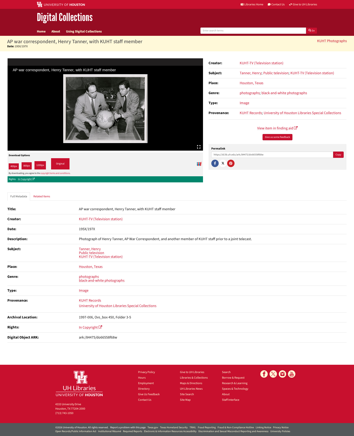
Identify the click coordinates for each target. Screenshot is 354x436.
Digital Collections (65, 17)
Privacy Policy (146, 372)
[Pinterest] (231, 163)
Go (313, 30)
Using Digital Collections (84, 31)
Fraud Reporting (207, 427)
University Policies (280, 431)
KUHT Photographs (332, 41)
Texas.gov (153, 427)
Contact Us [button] (278, 4)
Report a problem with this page (128, 427)
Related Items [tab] (41, 196)
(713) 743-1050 (64, 413)
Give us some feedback (277, 137)
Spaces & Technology (235, 389)
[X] (223, 163)
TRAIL (193, 427)
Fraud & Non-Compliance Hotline (236, 427)
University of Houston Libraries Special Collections (302, 113)
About (55, 31)
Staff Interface (230, 400)
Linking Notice (263, 427)
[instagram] (282, 374)
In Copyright (25, 179)
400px (14, 166)
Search (226, 372)
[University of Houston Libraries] (79, 383)
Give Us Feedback (149, 394)
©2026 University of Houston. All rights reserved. (81, 427)
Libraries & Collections (194, 378)
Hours (142, 378)
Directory (144, 389)
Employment (146, 383)
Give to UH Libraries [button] (305, 4)
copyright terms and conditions (55, 173)
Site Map (185, 400)
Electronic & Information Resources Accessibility (170, 431)
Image (244, 103)
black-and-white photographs (284, 93)
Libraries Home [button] (253, 4)
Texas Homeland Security (174, 427)
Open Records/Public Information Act (75, 431)
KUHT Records (251, 113)
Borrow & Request (233, 378)
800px (26, 166)
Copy (338, 155)
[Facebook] (215, 163)
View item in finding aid (275, 128)
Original (60, 164)
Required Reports (132, 431)
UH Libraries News (191, 389)
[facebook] (264, 374)
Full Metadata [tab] (18, 196)
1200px (40, 165)
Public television (276, 73)
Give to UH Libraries (192, 372)
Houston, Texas (251, 83)
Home (41, 31)
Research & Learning (234, 383)
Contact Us (144, 400)
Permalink (218, 149)
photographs (250, 93)
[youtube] (291, 374)
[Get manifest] (199, 164)
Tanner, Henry (250, 73)
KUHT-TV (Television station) (261, 63)
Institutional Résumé (109, 431)
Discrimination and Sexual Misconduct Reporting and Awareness (233, 431)
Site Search (187, 394)
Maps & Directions (191, 383)
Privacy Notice (281, 427)
